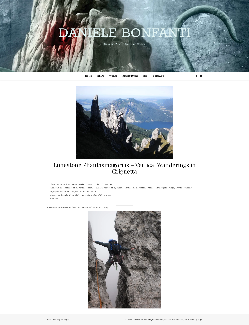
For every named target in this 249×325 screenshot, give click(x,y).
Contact (158, 76)
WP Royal (65, 319)
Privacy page (196, 319)
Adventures (130, 76)
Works (113, 76)
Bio (145, 76)
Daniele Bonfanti (124, 33)
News (100, 76)
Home (88, 76)
